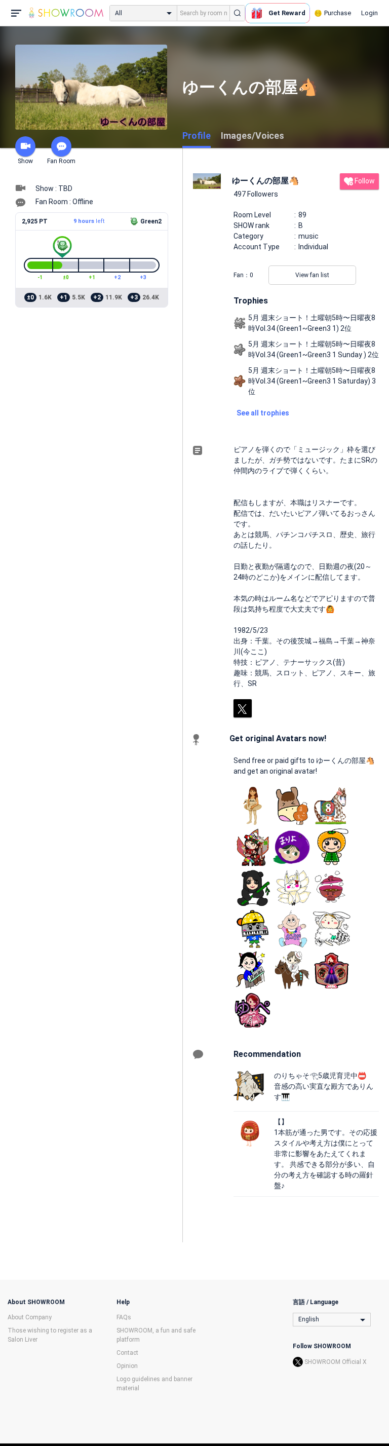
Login (369, 13)
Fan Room (61, 161)
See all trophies (263, 413)
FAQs (123, 1317)
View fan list (312, 275)
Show (25, 161)
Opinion (127, 1365)
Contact (127, 1352)
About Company (30, 1317)
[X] (243, 708)
